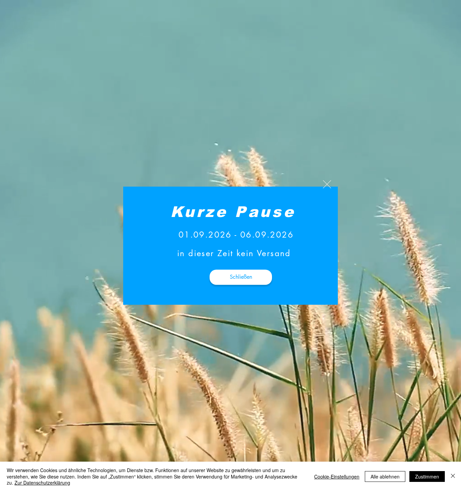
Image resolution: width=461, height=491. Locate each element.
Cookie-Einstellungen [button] (336, 476)
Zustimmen (427, 476)
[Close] (453, 476)
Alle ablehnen (385, 476)
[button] (327, 184)
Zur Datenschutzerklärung (42, 482)
